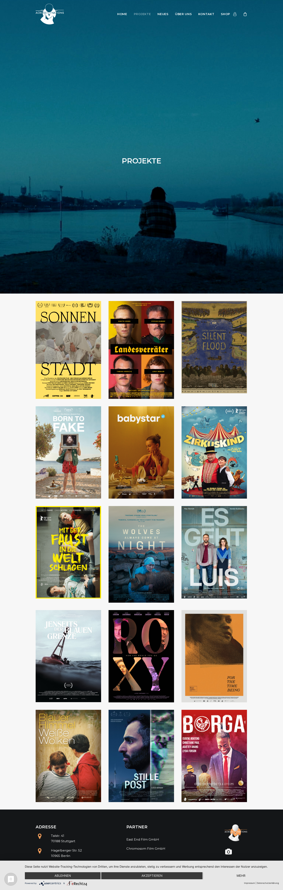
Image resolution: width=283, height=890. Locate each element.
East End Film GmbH (142, 839)
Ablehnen (62, 876)
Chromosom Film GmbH (145, 848)
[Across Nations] (50, 14)
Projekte (142, 14)
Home (122, 14)
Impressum (249, 883)
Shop (225, 14)
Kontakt (206, 14)
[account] (237, 14)
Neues (162, 14)
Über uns (183, 14)
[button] (229, 853)
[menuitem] (122, 14)
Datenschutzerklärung (268, 883)
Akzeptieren (152, 876)
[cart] (244, 14)
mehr (241, 876)
